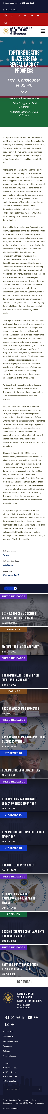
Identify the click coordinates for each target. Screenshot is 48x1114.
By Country (7, 1046)
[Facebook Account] (6, 15)
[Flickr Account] (38, 15)
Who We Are (8, 1036)
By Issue (6, 1051)
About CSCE (8, 1031)
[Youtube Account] (32, 15)
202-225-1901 (28, 3)
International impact (11, 1041)
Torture (6, 555)
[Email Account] (6, 23)
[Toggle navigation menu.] (43, 31)
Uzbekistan (8, 565)
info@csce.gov (11, 3)
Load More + (24, 982)
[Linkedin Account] (25, 15)
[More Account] (12, 23)
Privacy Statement (10, 1108)
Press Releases (9, 1056)
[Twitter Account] (12, 15)
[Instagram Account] (19, 15)
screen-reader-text (24, 610)
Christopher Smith (11, 575)
